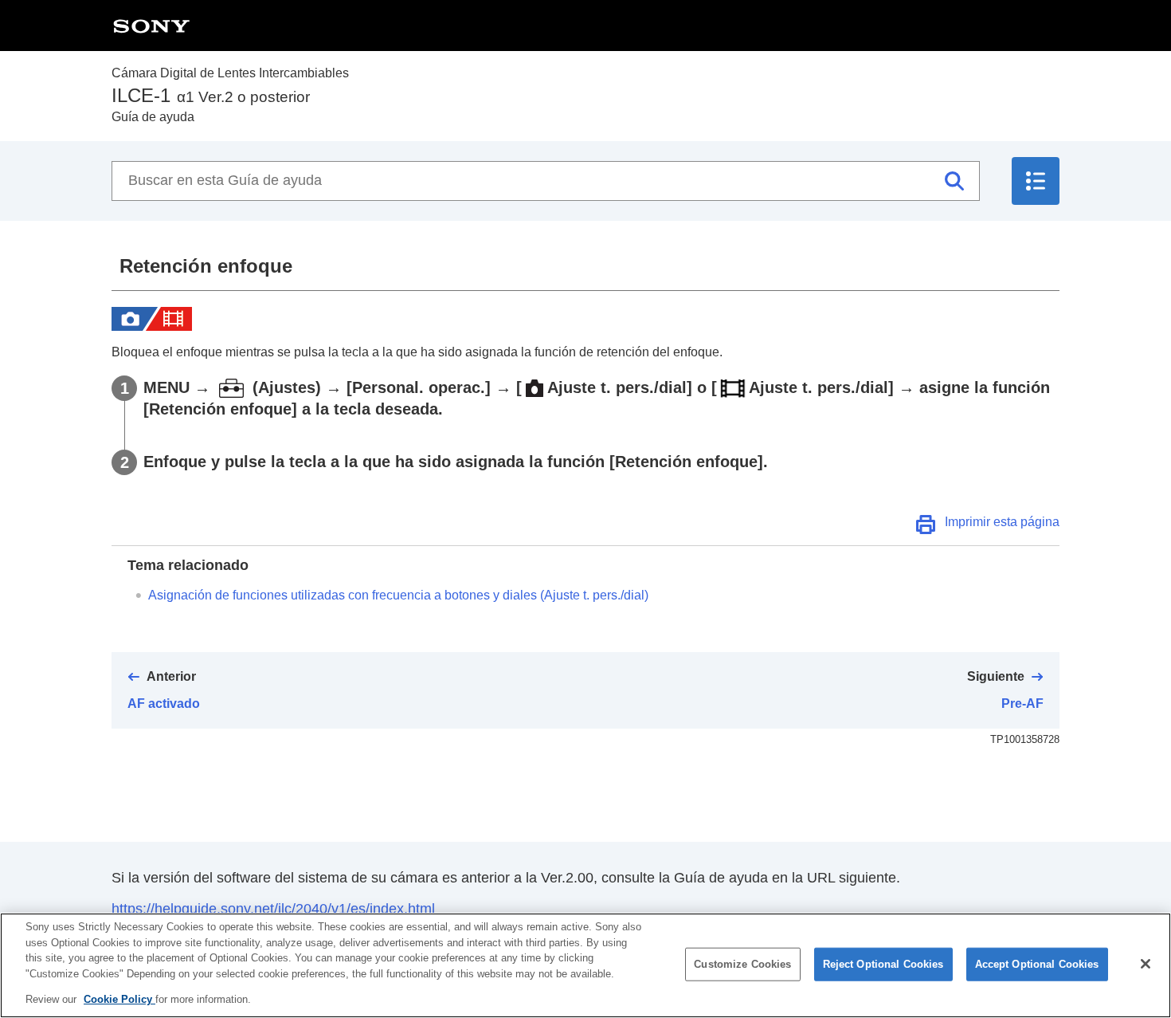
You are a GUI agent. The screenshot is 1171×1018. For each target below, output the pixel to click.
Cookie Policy (119, 999)
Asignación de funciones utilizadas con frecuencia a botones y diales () (398, 595)
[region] (585, 965)
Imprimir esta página (1002, 522)
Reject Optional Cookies (883, 964)
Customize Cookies (742, 964)
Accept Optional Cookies (1037, 964)
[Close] (1145, 963)
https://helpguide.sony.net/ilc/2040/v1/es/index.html (273, 909)
